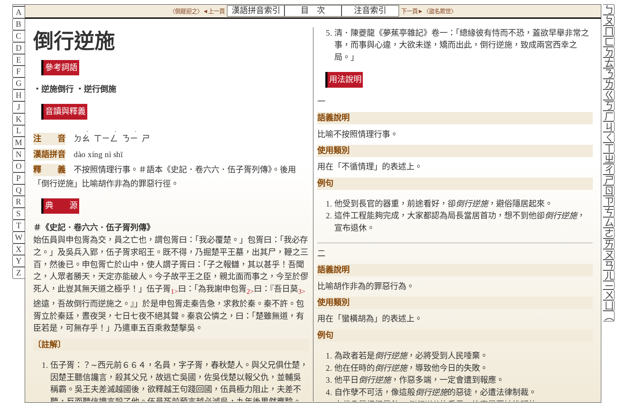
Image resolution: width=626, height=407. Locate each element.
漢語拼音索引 (256, 10)
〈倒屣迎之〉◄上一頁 (197, 11)
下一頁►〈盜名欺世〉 (429, 11)
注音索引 (370, 10)
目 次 (313, 10)
